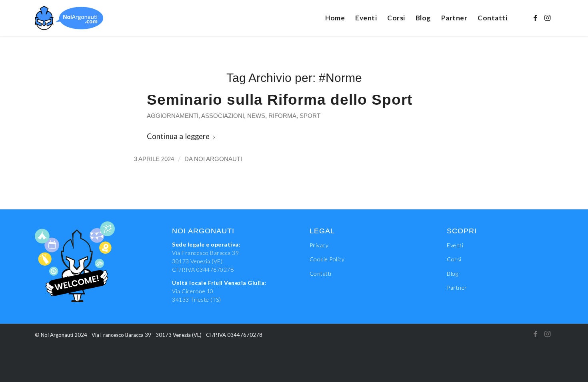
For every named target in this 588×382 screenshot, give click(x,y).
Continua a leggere (178, 136)
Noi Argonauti (218, 159)
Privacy (319, 245)
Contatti (321, 273)
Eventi (455, 245)
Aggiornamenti (172, 116)
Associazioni (222, 116)
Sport (310, 116)
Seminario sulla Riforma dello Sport (279, 100)
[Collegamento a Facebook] (535, 18)
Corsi (454, 259)
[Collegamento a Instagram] (547, 18)
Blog (452, 273)
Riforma (282, 116)
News (256, 116)
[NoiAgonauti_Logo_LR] (69, 18)
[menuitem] (335, 18)
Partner (457, 287)
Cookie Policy (327, 259)
